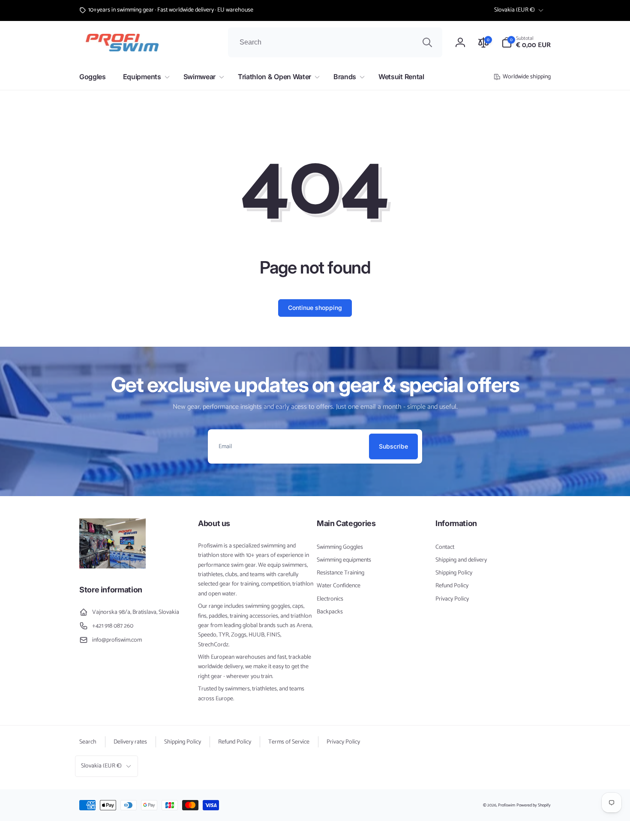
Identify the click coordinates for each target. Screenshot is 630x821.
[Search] (427, 42)
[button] (526, 42)
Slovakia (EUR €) (514, 10)
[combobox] (335, 42)
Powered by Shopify (533, 805)
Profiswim (506, 805)
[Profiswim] (112, 566)
